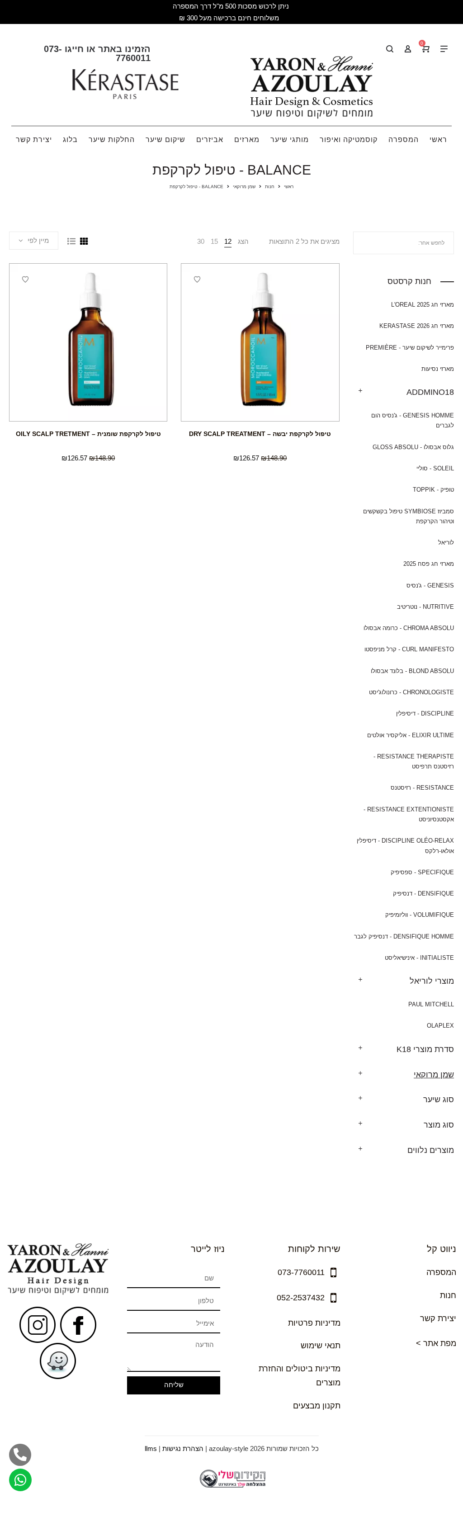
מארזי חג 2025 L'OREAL (422, 304)
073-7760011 (301, 1272)
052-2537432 (301, 1297)
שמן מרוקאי (244, 186)
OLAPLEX (440, 1025)
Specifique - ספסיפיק (422, 872)
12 (228, 241)
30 (200, 241)
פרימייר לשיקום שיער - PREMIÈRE (410, 347)
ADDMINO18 (430, 392)
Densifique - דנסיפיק (423, 893)
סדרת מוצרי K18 (425, 1049)
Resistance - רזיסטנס (422, 787)
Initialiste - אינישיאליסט (419, 957)
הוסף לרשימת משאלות (197, 279)
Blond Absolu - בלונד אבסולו (412, 671)
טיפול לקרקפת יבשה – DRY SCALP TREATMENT (260, 433)
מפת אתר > (436, 1343)
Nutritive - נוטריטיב (425, 606)
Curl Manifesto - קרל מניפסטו (409, 649)
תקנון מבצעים (316, 1405)
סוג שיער (438, 1099)
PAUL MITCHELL (431, 1004)
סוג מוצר (439, 1124)
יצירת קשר (438, 1318)
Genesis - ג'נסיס (430, 585)
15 (214, 241)
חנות (269, 186)
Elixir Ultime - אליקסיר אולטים (410, 735)
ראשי (288, 186)
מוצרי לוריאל (432, 981)
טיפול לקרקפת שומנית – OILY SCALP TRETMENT (88, 433)
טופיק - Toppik (433, 489)
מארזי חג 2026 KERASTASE (416, 325)
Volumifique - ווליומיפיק (419, 914)
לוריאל (446, 542)
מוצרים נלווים (430, 1150)
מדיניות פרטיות (314, 1322)
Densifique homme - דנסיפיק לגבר (404, 936)
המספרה (441, 1272)
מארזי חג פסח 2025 (428, 563)
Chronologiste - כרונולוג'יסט (411, 692)
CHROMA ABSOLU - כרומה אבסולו (409, 628)
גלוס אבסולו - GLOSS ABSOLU (413, 447)
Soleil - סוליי (435, 468)
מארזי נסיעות (437, 368)
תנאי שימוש (320, 1345)
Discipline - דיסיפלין (425, 713)
